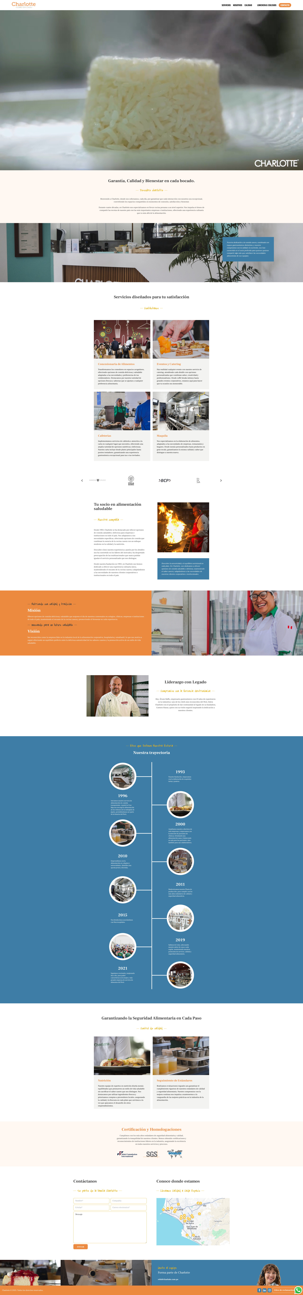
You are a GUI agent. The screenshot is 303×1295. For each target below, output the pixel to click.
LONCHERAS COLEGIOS (266, 5)
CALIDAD (248, 5)
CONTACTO (285, 5)
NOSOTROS (237, 5)
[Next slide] (221, 480)
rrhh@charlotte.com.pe (168, 1279)
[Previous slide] (82, 480)
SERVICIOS (226, 5)
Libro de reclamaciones (285, 1290)
